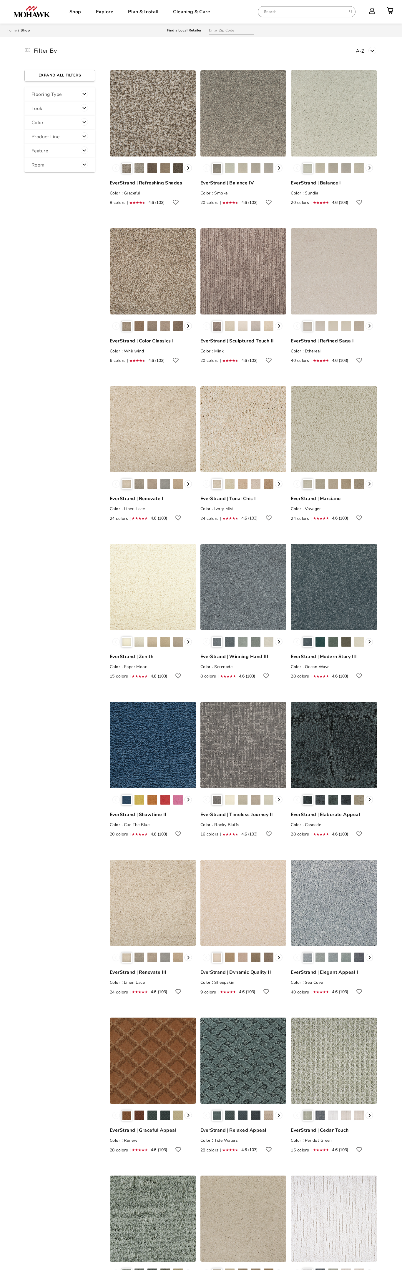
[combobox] (307, 11)
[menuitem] (306, 11)
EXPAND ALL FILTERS (60, 75)
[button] (59, 94)
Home (12, 30)
